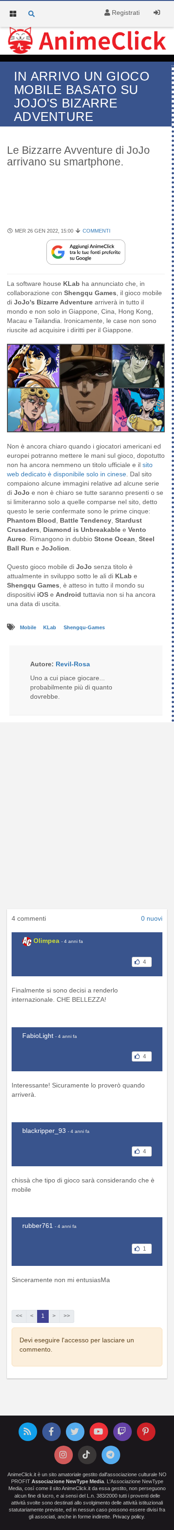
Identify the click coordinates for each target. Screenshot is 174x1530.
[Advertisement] (87, 818)
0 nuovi (151, 918)
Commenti (96, 231)
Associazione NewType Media (68, 1481)
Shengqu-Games (84, 627)
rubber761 (37, 1225)
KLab (50, 627)
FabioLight (37, 1035)
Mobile (29, 627)
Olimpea (46, 940)
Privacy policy (128, 1516)
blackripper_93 (44, 1130)
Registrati (125, 12)
